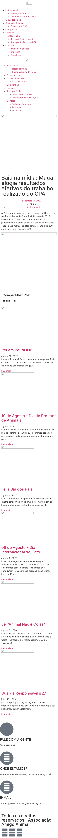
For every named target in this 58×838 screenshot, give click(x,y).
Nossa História (18, 13)
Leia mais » (7, 371)
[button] (4, 301)
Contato (9, 45)
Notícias (9, 32)
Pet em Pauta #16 (17, 350)
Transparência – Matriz (22, 39)
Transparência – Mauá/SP (24, 42)
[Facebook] (4, 832)
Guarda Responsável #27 (23, 693)
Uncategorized (32, 207)
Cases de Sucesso (14, 23)
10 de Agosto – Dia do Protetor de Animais (28, 418)
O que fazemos (13, 19)
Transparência (12, 35)
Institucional (11, 10)
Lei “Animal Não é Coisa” (23, 624)
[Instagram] (19, 832)
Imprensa (15, 52)
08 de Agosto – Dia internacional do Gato (20, 549)
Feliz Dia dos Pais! (17, 489)
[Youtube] (12, 832)
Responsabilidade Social (23, 16)
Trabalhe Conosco (20, 48)
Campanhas (11, 29)
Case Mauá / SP (19, 26)
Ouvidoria (16, 55)
